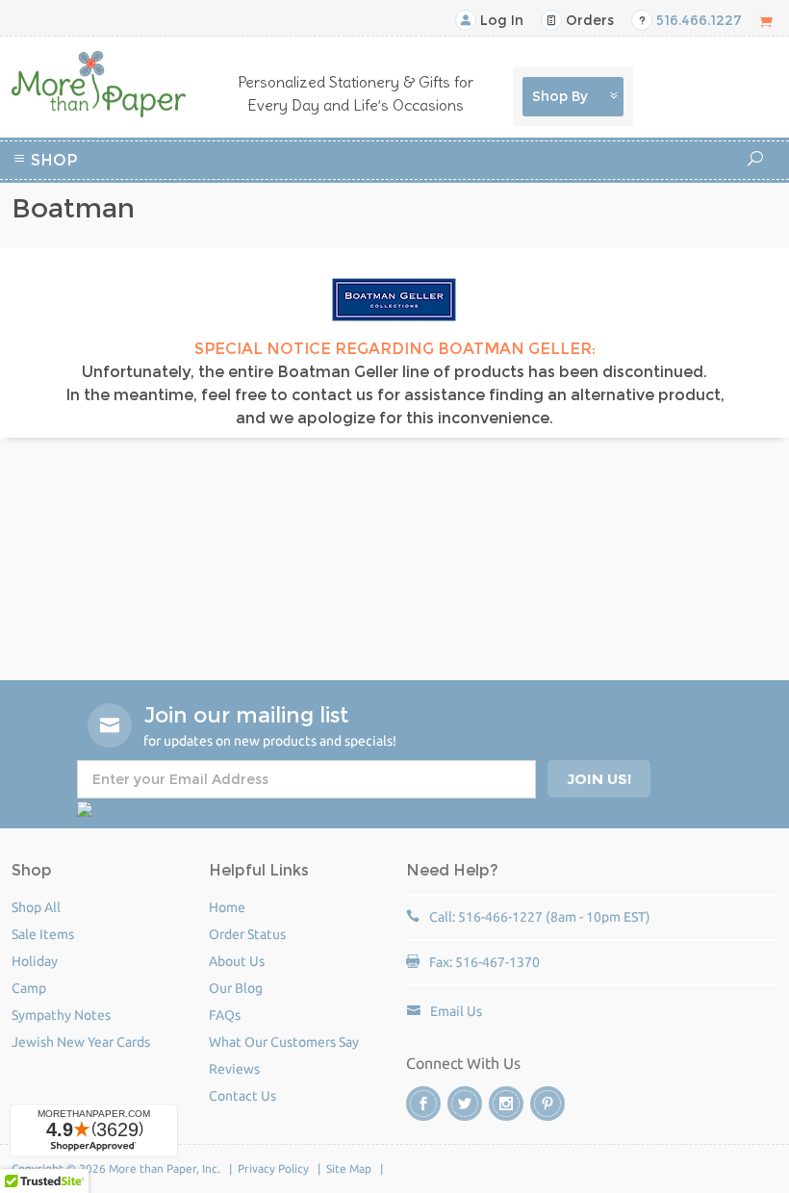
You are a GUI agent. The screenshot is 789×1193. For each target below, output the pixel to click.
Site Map (348, 1168)
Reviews (234, 1069)
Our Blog (236, 988)
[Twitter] (464, 1103)
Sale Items (43, 934)
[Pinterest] (547, 1103)
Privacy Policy (273, 1168)
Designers (426, 210)
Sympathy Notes (61, 1015)
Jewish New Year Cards (81, 1042)
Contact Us (242, 1096)
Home (227, 907)
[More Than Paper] (98, 84)
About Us (237, 961)
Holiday (354, 210)
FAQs (225, 1015)
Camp (519, 187)
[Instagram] (506, 1103)
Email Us (456, 1011)
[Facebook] (423, 1103)
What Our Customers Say (284, 1042)
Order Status (247, 934)
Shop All (36, 907)
